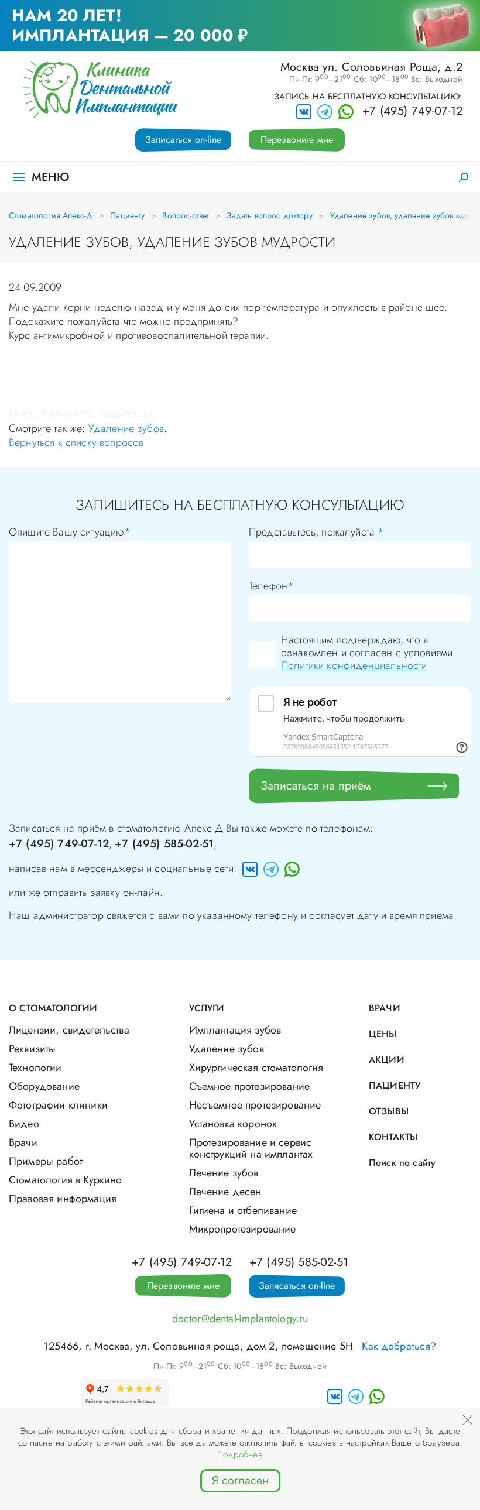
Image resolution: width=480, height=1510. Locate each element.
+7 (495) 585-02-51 (164, 844)
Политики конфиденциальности (354, 665)
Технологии (35, 1067)
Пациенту (127, 215)
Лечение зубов (224, 1172)
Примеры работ (46, 1161)
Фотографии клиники (58, 1105)
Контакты (393, 1137)
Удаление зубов (126, 428)
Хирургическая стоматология (256, 1067)
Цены (383, 1034)
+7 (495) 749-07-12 (412, 111)
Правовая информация (62, 1198)
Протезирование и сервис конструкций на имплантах (251, 1148)
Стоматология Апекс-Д (50, 215)
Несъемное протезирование (255, 1105)
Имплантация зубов (235, 1030)
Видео (24, 1123)
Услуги (207, 1008)
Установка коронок (233, 1123)
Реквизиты (32, 1048)
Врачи (23, 1142)
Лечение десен (225, 1191)
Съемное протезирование (249, 1086)
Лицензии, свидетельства (69, 1030)
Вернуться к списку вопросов (76, 442)
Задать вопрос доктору (269, 215)
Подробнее (239, 1454)
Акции (386, 1059)
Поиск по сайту (402, 1162)
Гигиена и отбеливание (243, 1210)
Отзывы (389, 1111)
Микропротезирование (242, 1229)
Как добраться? (399, 1346)
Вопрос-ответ (185, 215)
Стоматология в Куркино (65, 1180)
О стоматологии (53, 1008)
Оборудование (44, 1086)
